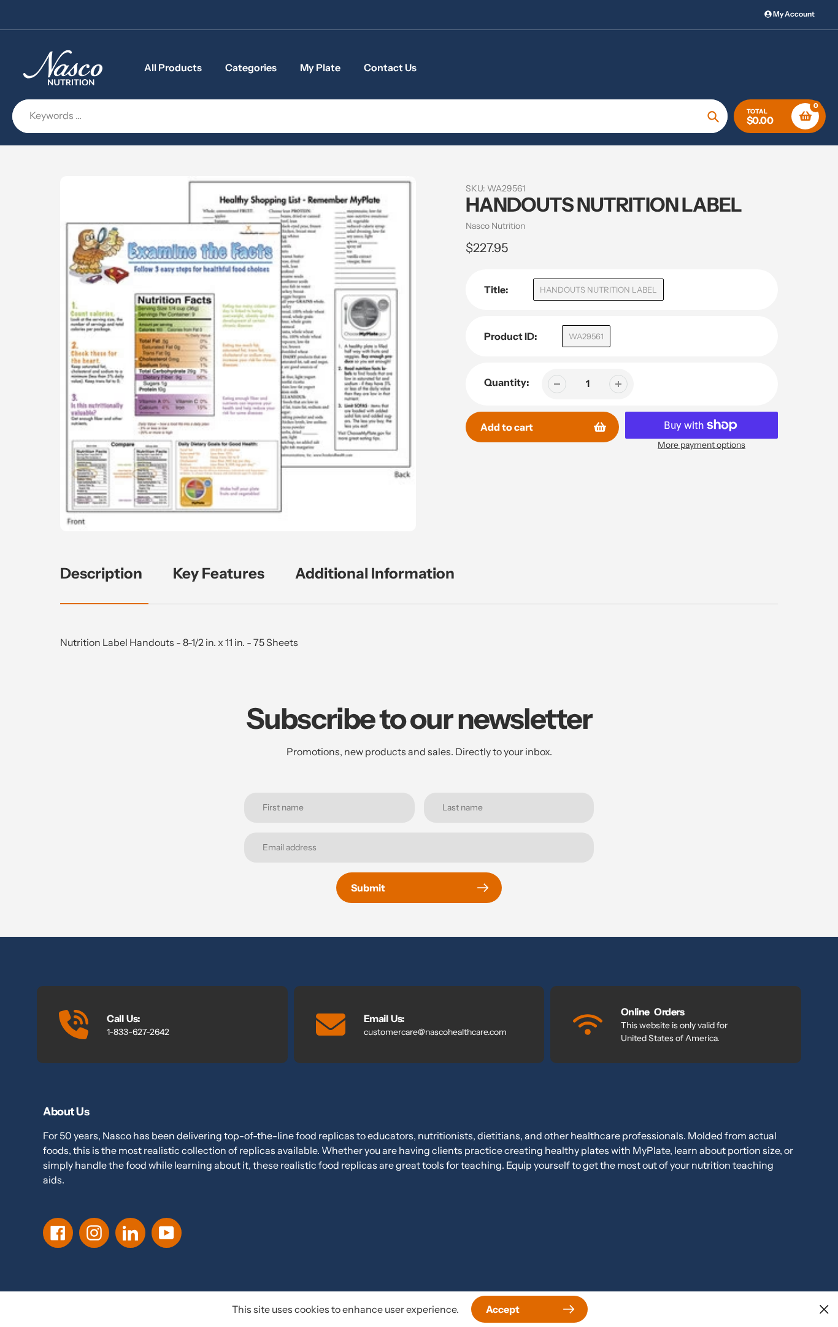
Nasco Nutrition (495, 225)
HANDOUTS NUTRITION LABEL (598, 289)
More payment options (701, 444)
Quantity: (506, 382)
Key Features (218, 573)
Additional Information (375, 573)
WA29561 (586, 336)
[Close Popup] (824, 1309)
